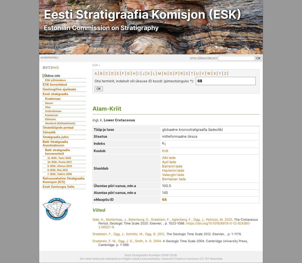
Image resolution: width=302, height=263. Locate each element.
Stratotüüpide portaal (58, 127)
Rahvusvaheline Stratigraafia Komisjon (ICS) (63, 180)
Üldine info (52, 76)
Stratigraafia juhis (56, 137)
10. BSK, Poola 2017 (59, 162)
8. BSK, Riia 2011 (57, 170)
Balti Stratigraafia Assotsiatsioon (55, 143)
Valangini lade (173, 175)
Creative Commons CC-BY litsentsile (198, 258)
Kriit (165, 151)
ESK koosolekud (55, 84)
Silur (48, 107)
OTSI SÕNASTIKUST (203, 58)
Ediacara (50, 119)
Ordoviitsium (53, 111)
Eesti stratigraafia (55, 94)
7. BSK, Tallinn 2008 (59, 174)
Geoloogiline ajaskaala (59, 89)
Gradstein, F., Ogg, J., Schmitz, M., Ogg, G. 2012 (128, 234)
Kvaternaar (53, 99)
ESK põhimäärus (55, 80)
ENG (55, 67)
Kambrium (51, 115)
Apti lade (169, 162)
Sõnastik (49, 132)
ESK (95, 65)
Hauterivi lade (173, 170)
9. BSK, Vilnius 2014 (59, 166)
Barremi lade (172, 166)
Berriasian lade (174, 179)
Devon (49, 103)
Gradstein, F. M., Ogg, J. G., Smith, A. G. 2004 (126, 241)
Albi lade (169, 158)
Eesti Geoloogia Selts (58, 186)
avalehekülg (49, 57)
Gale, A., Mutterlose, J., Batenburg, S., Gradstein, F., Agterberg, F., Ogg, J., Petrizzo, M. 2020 (162, 219)
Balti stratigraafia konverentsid (57, 151)
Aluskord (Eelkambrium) (60, 123)
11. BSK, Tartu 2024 (59, 158)
